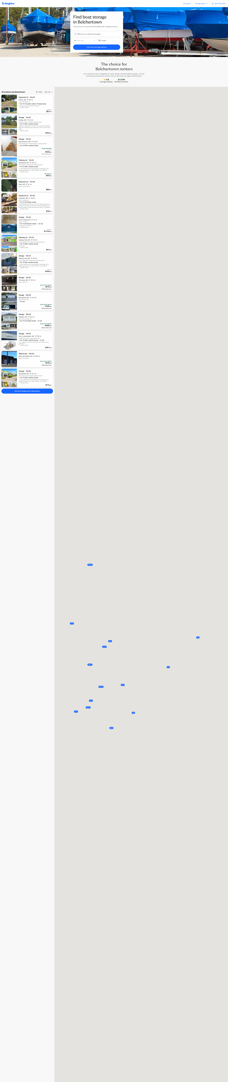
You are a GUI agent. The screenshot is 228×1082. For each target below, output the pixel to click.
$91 (47, 111)
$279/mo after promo (47, 308)
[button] (85, 40)
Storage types (200, 3)
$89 (47, 189)
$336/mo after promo (47, 365)
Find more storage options (97, 47)
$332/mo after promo (47, 289)
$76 (47, 211)
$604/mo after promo (47, 327)
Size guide (186, 3)
